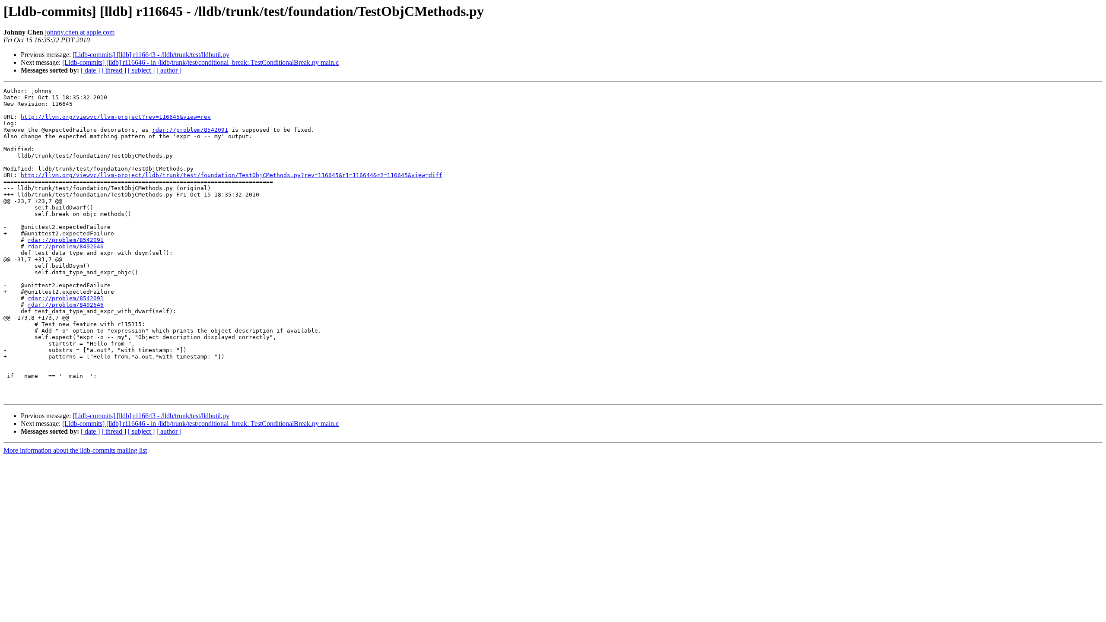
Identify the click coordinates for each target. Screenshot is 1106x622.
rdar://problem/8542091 (190, 130)
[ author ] (168, 70)
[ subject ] (141, 70)
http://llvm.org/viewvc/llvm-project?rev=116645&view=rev (116, 117)
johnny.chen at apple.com (79, 32)
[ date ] (90, 70)
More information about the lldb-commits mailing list (75, 450)
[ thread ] (114, 70)
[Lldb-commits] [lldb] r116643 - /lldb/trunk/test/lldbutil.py (151, 54)
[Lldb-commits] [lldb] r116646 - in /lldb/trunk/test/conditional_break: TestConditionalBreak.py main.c (200, 62)
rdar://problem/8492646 (66, 246)
